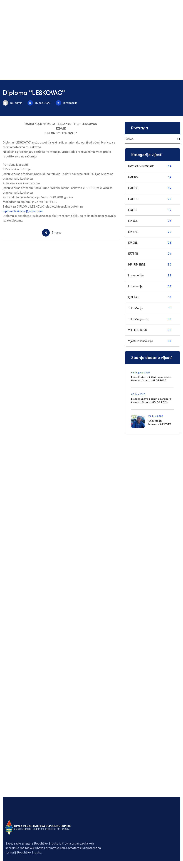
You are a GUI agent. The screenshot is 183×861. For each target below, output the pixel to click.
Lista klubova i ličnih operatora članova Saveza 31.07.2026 (151, 378)
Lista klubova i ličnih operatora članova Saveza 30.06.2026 (151, 400)
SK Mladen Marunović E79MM (159, 422)
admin (18, 102)
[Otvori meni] (7, 17)
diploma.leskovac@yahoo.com (23, 211)
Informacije (70, 102)
